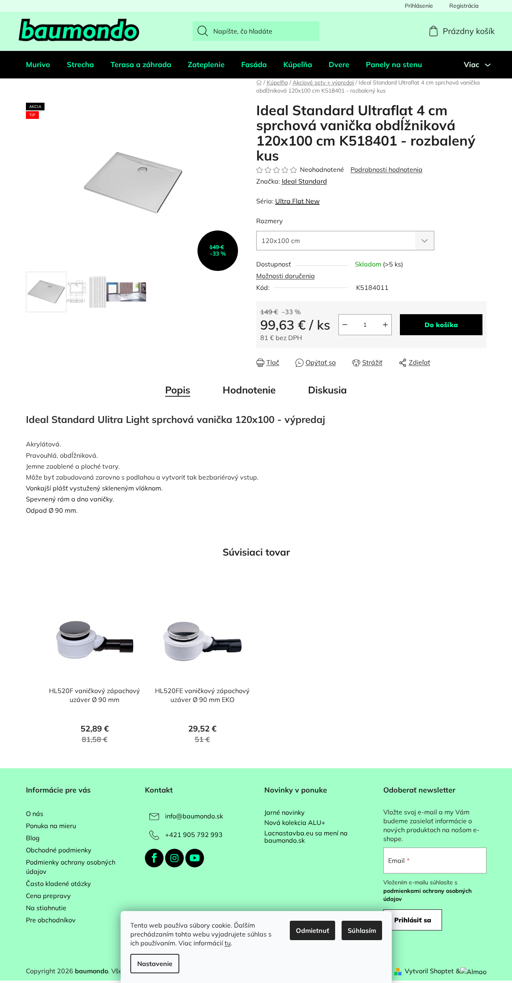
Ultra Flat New (297, 201)
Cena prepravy (48, 896)
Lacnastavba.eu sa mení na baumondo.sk (306, 837)
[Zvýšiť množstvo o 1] (385, 325)
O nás (34, 814)
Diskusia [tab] (327, 390)
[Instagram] (174, 858)
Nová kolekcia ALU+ (294, 823)
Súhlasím (362, 930)
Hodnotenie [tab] (249, 390)
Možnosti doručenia (285, 276)
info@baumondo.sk (194, 816)
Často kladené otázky (58, 883)
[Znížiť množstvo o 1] (345, 325)
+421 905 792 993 (194, 835)
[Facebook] (154, 858)
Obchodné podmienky (58, 850)
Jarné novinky (284, 812)
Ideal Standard (304, 181)
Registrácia (463, 5)
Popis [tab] (177, 390)
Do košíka (441, 325)
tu (228, 943)
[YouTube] (194, 858)
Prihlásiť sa (412, 920)
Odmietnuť (312, 930)
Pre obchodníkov (51, 920)
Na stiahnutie (46, 908)
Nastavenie (154, 964)
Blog (33, 838)
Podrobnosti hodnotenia (387, 169)
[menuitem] (38, 64)
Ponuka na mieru (51, 826)
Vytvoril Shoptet (429, 971)
